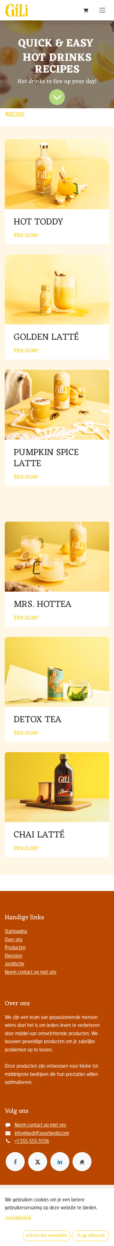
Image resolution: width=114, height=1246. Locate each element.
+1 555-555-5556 (32, 1141)
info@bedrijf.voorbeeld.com (42, 1133)
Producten (15, 948)
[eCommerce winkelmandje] (85, 10)
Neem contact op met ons (30, 972)
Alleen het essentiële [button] (46, 1236)
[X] (37, 1161)
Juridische (14, 964)
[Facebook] (15, 1161)
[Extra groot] (82, 1161)
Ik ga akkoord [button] (90, 1236)
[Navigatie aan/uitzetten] (102, 10)
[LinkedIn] (59, 1161)
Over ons (13, 940)
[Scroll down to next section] (57, 97)
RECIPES (16, 114)
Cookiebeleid (18, 1218)
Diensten (13, 956)
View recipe (25, 235)
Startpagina (16, 931)
